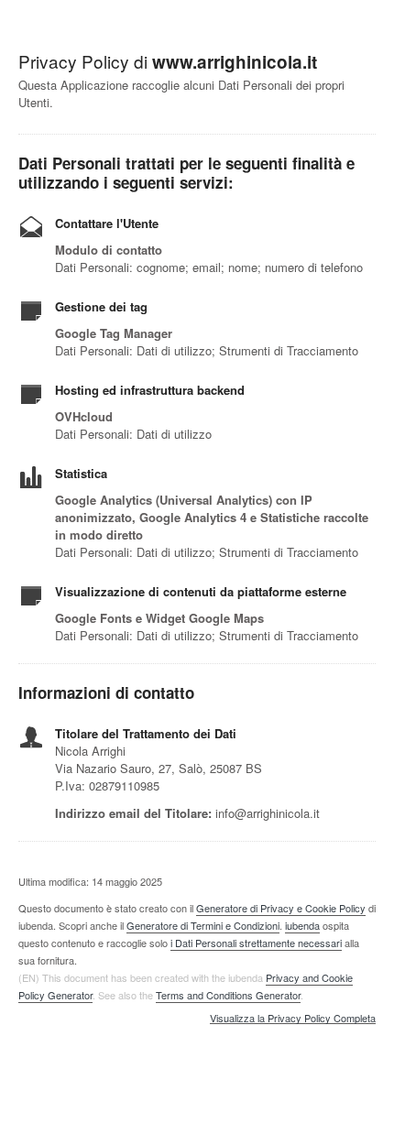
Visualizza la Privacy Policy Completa (293, 1018)
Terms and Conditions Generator (228, 994)
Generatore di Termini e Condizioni (202, 925)
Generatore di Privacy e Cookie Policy (281, 907)
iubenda (302, 925)
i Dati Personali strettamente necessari (256, 942)
